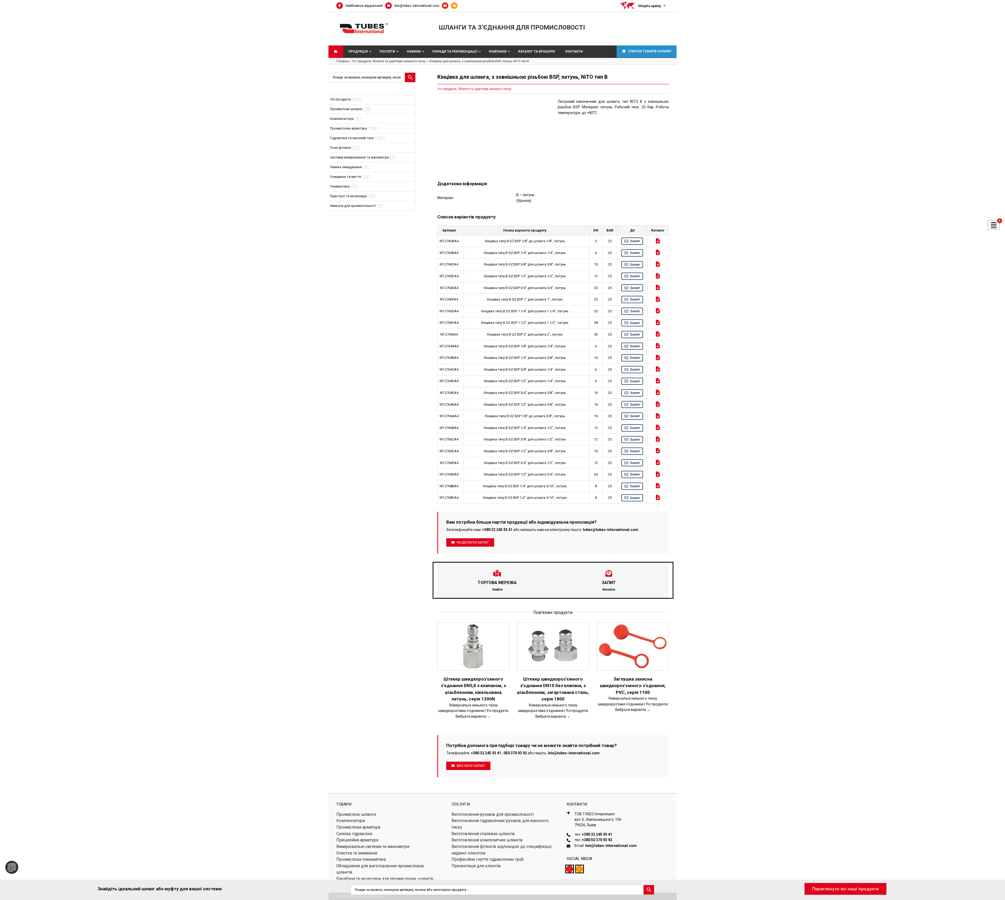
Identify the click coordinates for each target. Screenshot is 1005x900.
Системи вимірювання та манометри (359, 157)
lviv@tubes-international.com (416, 6)
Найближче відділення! (364, 6)
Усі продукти (446, 89)
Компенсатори (342, 119)
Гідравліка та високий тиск (352, 138)
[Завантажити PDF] (658, 241)
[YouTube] (446, 6)
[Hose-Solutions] (455, 6)
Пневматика (340, 186)
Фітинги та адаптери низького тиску (484, 89)
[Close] (996, 887)
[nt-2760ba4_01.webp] (493, 136)
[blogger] (579, 869)
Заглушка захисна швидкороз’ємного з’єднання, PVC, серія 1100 (633, 685)
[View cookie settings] (11, 867)
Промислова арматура (348, 128)
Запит (635, 241)
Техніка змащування (346, 167)
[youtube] (569, 869)
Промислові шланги (346, 109)
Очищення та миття (345, 177)
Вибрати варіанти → (473, 716)
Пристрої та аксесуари (348, 196)
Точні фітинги (340, 148)
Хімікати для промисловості (353, 206)
